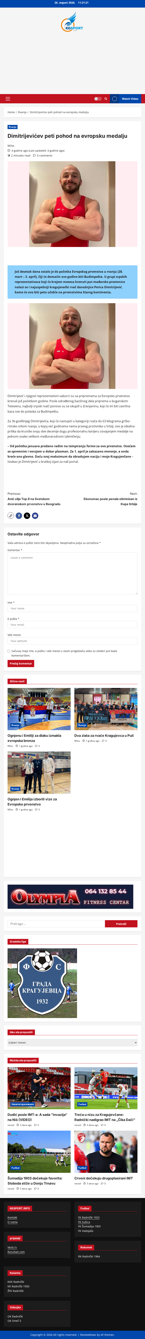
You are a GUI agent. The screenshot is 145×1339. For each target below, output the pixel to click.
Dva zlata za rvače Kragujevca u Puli (104, 736)
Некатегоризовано (23, 1104)
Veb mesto (14, 635)
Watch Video (130, 98)
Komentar (15, 550)
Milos (11, 145)
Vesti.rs (12, 1247)
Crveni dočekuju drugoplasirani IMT (103, 1178)
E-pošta (13, 619)
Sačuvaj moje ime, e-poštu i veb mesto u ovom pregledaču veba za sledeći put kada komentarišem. (64, 653)
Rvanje (12, 127)
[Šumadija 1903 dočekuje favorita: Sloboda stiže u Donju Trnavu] (39, 1152)
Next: (110, 499)
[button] (8, 99)
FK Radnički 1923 (88, 1217)
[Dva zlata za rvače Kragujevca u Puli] (105, 709)
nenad (11, 1125)
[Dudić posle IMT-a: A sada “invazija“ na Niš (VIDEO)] (39, 1088)
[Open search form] (106, 98)
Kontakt (12, 1217)
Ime (11, 602)
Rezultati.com (16, 1252)
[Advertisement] (72, 61)
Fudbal (82, 1104)
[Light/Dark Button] (98, 98)
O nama (13, 1222)
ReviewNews (88, 1335)
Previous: (34, 499)
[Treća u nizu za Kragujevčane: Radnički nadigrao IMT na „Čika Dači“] (105, 1088)
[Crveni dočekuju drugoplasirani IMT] (105, 1152)
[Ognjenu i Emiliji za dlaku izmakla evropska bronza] (39, 709)
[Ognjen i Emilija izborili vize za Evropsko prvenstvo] (39, 773)
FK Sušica (84, 1222)
